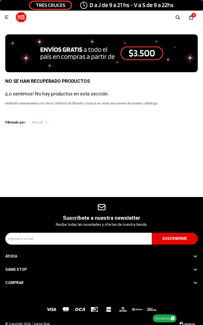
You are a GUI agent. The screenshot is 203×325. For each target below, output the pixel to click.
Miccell (37, 122)
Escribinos (162, 318)
